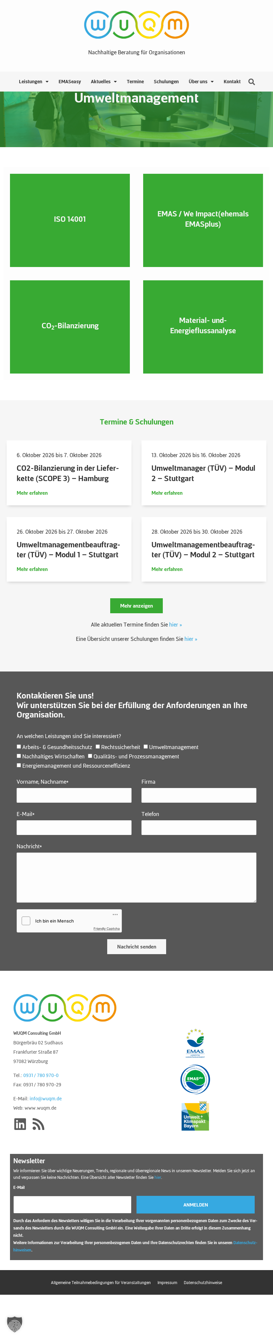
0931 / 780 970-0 (41, 1075)
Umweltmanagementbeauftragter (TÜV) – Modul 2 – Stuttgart (203, 550)
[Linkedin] (20, 1124)
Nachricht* (29, 846)
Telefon (150, 813)
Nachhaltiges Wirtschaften (53, 756)
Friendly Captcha (107, 929)
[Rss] (38, 1124)
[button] (136, 605)
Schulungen (166, 81)
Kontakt (232, 81)
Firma (148, 781)
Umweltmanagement (173, 746)
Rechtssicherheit (120, 746)
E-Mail (19, 1187)
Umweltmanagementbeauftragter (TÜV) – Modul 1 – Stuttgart (69, 550)
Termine (135, 81)
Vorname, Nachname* (43, 781)
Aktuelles (101, 81)
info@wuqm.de (46, 1098)
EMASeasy (70, 81)
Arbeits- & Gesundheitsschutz (57, 746)
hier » (175, 624)
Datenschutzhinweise (203, 1282)
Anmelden (195, 1205)
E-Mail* (26, 813)
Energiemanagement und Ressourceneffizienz (76, 765)
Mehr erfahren (32, 492)
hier (157, 1177)
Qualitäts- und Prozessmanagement (136, 756)
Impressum (167, 1282)
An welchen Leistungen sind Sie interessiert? (69, 735)
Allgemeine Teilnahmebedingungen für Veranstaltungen (101, 1282)
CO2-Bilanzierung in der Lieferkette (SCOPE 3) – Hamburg (68, 473)
